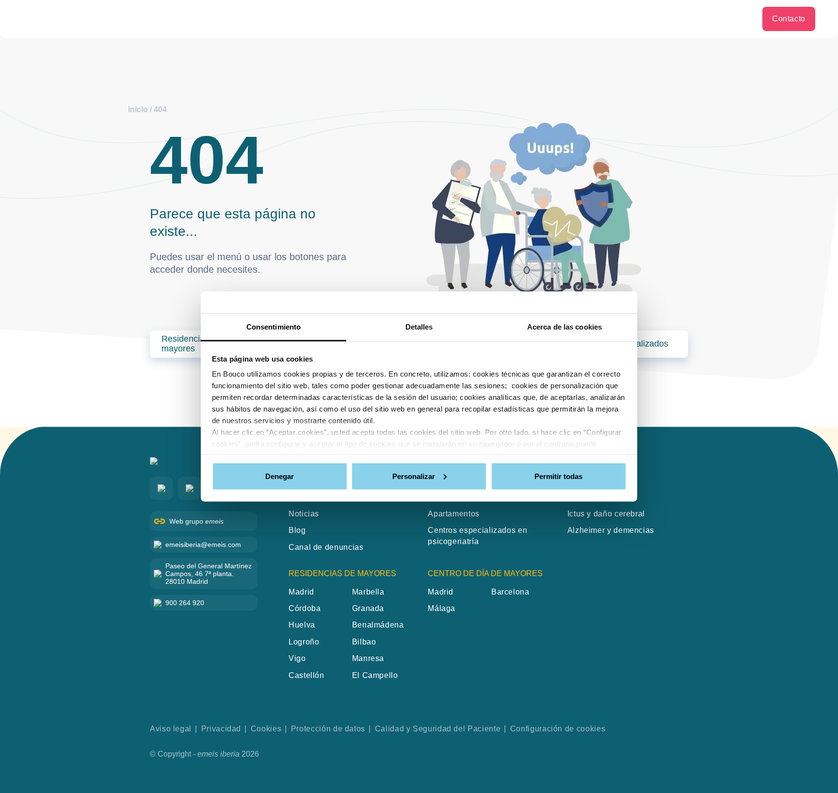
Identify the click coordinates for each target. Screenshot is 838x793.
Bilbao (364, 642)
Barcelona (510, 592)
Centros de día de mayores (462, 19)
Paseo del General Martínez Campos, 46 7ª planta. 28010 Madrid (208, 573)
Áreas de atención (688, 19)
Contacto (789, 19)
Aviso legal (171, 729)
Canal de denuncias (326, 547)
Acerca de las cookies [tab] (564, 327)
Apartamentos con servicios (583, 19)
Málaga (441, 608)
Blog (742, 19)
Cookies (266, 729)
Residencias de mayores (346, 19)
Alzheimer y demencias (610, 530)
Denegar (279, 476)
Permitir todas (558, 476)
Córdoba (305, 608)
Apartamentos (454, 514)
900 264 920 (184, 603)
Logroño (304, 642)
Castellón (306, 675)
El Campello (375, 675)
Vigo (297, 658)
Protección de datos (328, 729)
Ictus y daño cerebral (606, 514)
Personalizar (413, 476)
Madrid (301, 592)
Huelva (302, 625)
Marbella (368, 592)
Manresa (368, 658)
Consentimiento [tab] (273, 327)
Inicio (138, 109)
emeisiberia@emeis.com (203, 544)
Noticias (304, 514)
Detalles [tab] (419, 327)
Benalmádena (378, 625)
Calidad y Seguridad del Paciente (437, 729)
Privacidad (221, 729)
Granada (368, 608)
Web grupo (196, 521)
